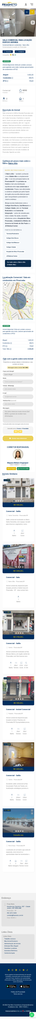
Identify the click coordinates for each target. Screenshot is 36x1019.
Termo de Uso (18, 994)
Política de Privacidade (18, 992)
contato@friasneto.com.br (15, 915)
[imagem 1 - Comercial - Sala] (18, 556)
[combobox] (18, 375)
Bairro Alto (26, 45)
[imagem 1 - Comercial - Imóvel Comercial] (18, 688)
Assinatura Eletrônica (10, 950)
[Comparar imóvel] (32, 483)
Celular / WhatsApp (8, 385)
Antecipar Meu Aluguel (11, 946)
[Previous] (6, 490)
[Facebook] (8, 970)
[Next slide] (33, 22)
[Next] (31, 490)
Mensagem (6, 408)
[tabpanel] (18, 22)
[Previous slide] (3, 22)
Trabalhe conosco (10, 939)
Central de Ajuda (9, 953)
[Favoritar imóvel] (32, 480)
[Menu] (32, 4)
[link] (9, 4)
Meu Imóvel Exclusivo (11, 941)
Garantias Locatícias (10, 948)
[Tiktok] (27, 970)
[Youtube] (23, 970)
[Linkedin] (16, 970)
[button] (5, 284)
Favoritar (9, 51)
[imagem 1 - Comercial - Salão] (18, 490)
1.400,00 (30, 75)
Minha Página (11, 468)
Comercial (6, 45)
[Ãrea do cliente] (25, 4)
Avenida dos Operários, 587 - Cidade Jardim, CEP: (18, 907)
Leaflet (21, 319)
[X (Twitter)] (19, 970)
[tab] (27, 12)
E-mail (4, 393)
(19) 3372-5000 (12, 913)
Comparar (21, 51)
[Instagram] (12, 970)
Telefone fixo (9, 400)
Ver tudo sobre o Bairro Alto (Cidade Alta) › (16, 263)
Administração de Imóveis (12, 943)
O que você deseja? (8, 371)
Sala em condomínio (15, 45)
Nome (4, 378)
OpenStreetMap (29, 319)
